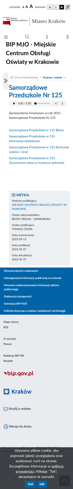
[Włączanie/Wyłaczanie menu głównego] (6, 37)
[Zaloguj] (68, 37)
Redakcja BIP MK (14, 355)
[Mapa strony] (47, 37)
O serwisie (10, 339)
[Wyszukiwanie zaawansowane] (27, 37)
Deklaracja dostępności (18, 296)
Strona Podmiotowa (26, 77)
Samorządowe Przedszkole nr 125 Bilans (36, 130)
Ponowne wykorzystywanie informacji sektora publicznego (31, 287)
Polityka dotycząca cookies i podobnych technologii (35, 311)
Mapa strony (11, 322)
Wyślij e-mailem (19, 408)
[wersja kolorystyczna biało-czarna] (55, 7)
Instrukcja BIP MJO (15, 303)
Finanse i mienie (52, 77)
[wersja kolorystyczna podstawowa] (50, 7)
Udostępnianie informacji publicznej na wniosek (32, 278)
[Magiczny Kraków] (36, 394)
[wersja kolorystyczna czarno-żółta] (61, 7)
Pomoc (8, 344)
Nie (42, 484)
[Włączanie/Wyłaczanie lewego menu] (5, 81)
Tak (30, 484)
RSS (6, 327)
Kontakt (8, 361)
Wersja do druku (20, 426)
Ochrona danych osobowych (21, 271)
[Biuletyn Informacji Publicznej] (36, 376)
